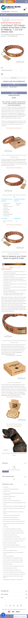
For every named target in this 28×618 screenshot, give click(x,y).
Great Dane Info (6, 491)
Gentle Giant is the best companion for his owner (13, 566)
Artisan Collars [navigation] (7, 18)
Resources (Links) (7, 498)
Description (14, 92)
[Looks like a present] (14, 410)
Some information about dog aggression (11, 544)
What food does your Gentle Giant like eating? (12, 562)
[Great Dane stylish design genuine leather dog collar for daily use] (14, 439)
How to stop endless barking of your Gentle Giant (13, 572)
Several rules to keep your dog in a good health (13, 530)
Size (2, 67)
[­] (26, 15)
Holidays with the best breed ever (10, 534)
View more (5, 471)
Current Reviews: (4, 87)
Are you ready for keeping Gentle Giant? (11, 515)
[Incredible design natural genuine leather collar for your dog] (14, 141)
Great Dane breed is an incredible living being (12, 558)
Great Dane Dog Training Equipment (10, 489)
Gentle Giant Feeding (7, 564)
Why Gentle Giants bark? (8, 556)
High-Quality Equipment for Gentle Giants (12, 570)
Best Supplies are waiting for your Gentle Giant (13, 579)
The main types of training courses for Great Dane (13, 532)
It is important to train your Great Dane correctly (13, 540)
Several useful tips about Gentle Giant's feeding (13, 560)
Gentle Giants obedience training (10, 550)
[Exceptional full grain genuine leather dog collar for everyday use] (14, 326)
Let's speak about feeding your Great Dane (12, 528)
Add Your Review (13, 87)
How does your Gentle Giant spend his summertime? (14, 574)
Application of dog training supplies (10, 517)
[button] (3, 615)
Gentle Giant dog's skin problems (10, 568)
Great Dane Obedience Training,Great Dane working (14, 538)
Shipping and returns (13, 95)
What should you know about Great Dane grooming (14, 521)
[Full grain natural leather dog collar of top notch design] (14, 181)
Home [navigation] (3, 18)
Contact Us (15, 11)
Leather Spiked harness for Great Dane (11, 536)
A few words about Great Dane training (11, 519)
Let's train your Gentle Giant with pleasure (12, 500)
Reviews (14, 97)
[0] (24, 10)
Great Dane (5, 487)
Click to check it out (14, 85)
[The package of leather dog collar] (14, 368)
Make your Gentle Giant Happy (9, 542)
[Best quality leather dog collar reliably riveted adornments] (14, 238)
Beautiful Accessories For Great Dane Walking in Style (14, 506)
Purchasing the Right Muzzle (9, 496)
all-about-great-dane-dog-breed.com (18, 609)
